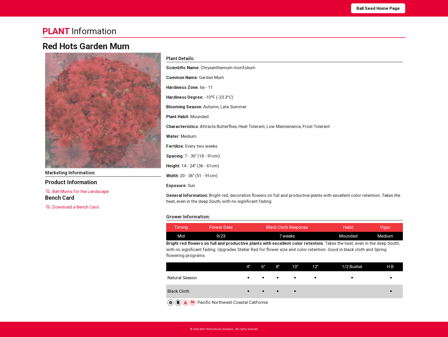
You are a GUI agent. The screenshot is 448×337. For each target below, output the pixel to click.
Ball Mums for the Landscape (80, 191)
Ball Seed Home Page (378, 8)
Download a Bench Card (75, 207)
